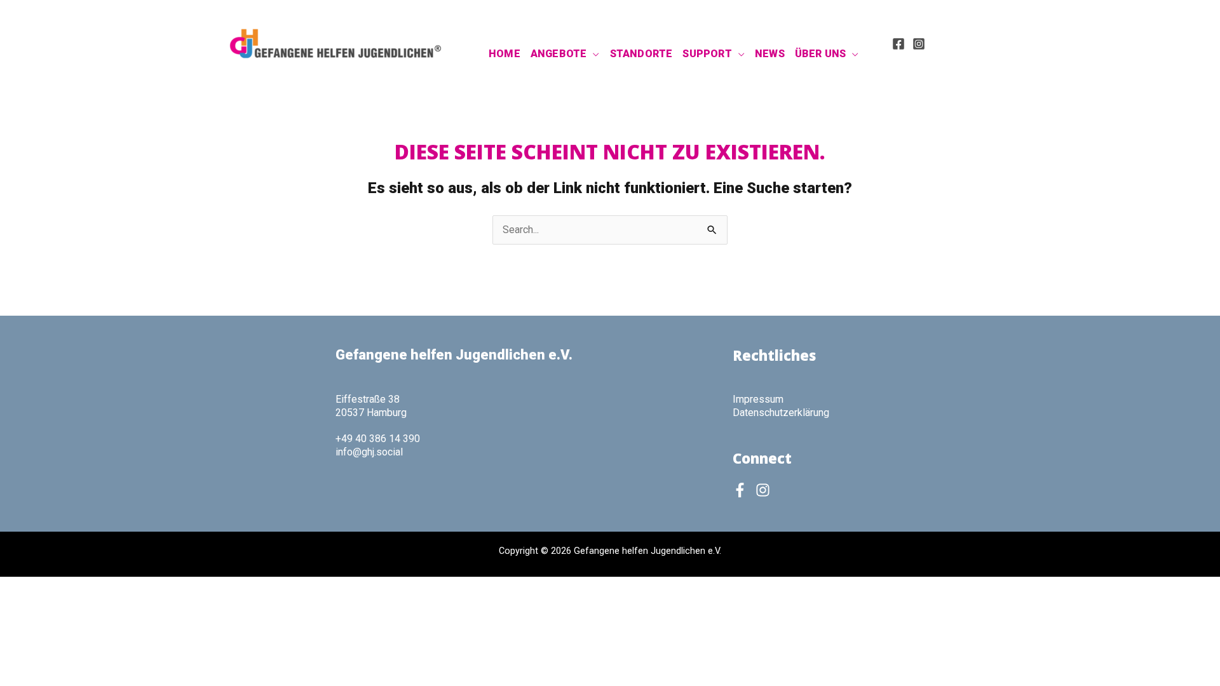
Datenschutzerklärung (781, 413)
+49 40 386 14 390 (378, 439)
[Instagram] (918, 43)
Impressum (758, 399)
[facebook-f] (743, 490)
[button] (592, 54)
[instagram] (765, 490)
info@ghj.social (369, 452)
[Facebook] (898, 43)
